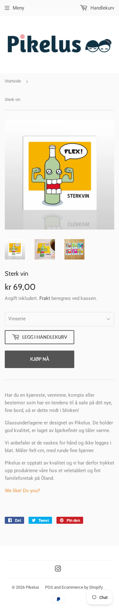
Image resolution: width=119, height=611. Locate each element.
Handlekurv (101, 8)
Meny (18, 8)
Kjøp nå (39, 359)
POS (49, 587)
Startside (13, 81)
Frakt (44, 298)
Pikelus (32, 587)
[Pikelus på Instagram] (58, 569)
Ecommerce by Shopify (82, 587)
